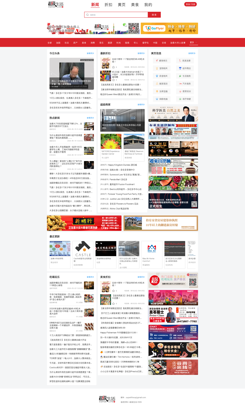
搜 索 (154, 14)
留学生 (145, 42)
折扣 (108, 4)
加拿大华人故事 (178, 42)
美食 (135, 4)
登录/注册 (190, 4)
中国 (155, 42)
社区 (67, 42)
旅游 (110, 42)
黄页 (122, 4)
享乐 (101, 42)
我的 (148, 4)
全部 (49, 42)
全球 (164, 42)
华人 (136, 42)
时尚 (119, 42)
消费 (93, 42)
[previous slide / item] (51, 74)
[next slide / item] (92, 74)
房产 (75, 42)
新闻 (95, 4)
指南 (127, 42)
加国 (58, 42)
